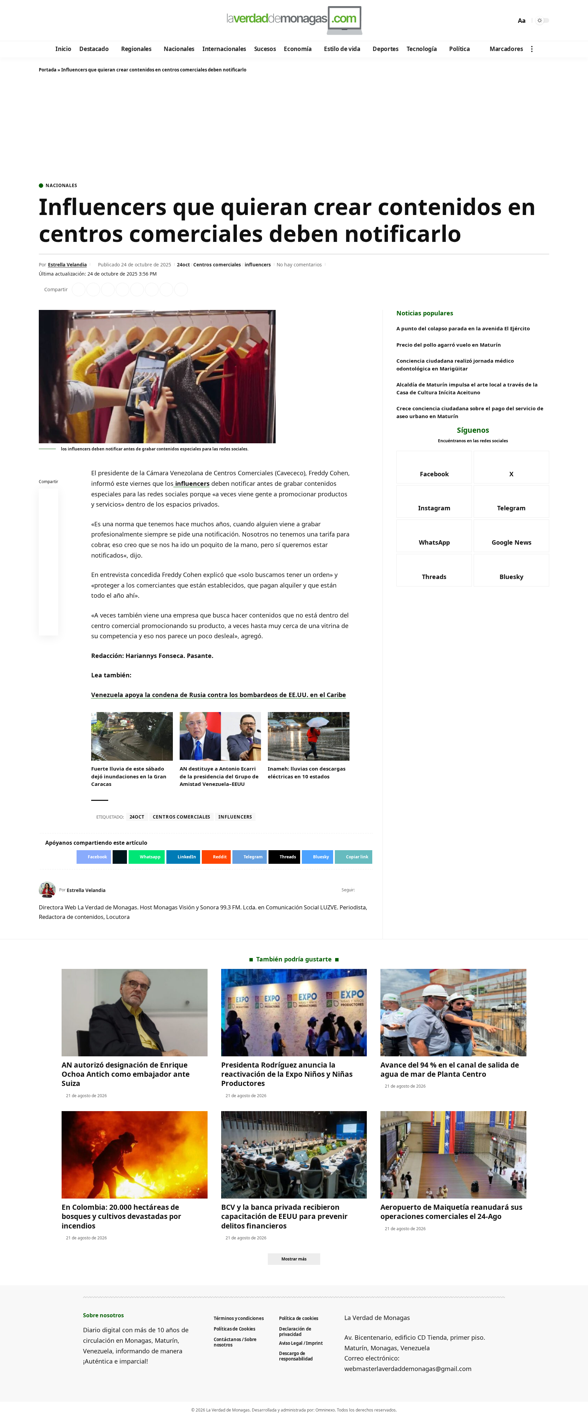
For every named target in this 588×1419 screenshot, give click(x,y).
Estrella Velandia (67, 264)
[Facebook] (45, 20)
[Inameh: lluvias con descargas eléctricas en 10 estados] (308, 736)
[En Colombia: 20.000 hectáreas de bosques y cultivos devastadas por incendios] (135, 1155)
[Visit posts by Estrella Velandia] (47, 889)
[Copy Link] (181, 289)
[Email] (48, 627)
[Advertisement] (294, 129)
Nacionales (61, 185)
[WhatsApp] (91, 20)
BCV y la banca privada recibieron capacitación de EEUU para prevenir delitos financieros (284, 1216)
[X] (54, 20)
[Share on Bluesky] (48, 611)
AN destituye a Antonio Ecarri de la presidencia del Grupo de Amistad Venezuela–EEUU (219, 776)
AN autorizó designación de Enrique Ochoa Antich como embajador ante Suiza (126, 1074)
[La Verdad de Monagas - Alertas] (294, 20)
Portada (47, 70)
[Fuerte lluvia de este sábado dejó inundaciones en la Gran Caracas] (132, 736)
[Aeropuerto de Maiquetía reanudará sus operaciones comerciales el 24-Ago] (453, 1155)
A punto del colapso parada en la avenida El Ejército (463, 328)
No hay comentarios (299, 264)
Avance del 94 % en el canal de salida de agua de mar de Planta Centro (449, 1069)
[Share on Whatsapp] (108, 289)
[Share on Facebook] (78, 289)
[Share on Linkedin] (122, 289)
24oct (183, 264)
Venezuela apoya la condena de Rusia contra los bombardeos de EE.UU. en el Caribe (218, 695)
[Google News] (63, 20)
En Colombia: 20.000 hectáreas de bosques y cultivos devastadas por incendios (121, 1216)
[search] (509, 20)
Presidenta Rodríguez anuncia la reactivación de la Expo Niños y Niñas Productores (287, 1074)
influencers (258, 264)
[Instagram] (72, 20)
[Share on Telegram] (152, 289)
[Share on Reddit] (137, 289)
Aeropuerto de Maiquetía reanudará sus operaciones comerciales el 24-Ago (451, 1211)
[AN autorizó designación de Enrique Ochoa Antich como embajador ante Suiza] (135, 1012)
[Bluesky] (109, 20)
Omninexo (325, 1410)
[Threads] (100, 20)
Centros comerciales (217, 264)
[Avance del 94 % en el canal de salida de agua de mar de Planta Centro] (453, 1012)
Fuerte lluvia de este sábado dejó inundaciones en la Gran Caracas (128, 776)
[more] (532, 49)
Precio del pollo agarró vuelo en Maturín (448, 344)
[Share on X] (93, 289)
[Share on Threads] (166, 289)
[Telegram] (81, 20)
